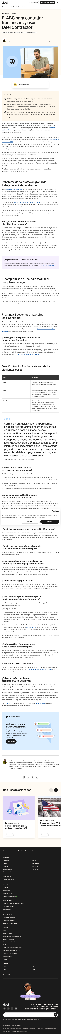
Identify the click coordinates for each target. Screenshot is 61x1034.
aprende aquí (40, 703)
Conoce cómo (11, 741)
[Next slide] (56, 790)
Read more (9, 834)
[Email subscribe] (55, 1015)
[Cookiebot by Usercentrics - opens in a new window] (52, 511)
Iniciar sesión (34, 2)
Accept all (49, 521)
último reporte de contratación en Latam (27, 202)
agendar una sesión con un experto (40, 669)
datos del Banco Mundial (14, 189)
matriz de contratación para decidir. (28, 354)
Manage (29, 521)
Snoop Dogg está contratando (30, 996)
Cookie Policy (41, 517)
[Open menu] (57, 2)
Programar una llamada (47, 2)
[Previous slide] (51, 790)
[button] (30, 85)
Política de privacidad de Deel (21, 1019)
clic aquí (7, 703)
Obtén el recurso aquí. (47, 266)
